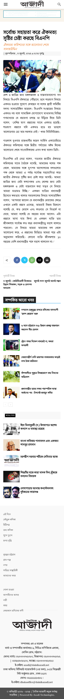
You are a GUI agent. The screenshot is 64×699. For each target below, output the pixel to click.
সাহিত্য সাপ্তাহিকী (10, 570)
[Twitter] (24, 260)
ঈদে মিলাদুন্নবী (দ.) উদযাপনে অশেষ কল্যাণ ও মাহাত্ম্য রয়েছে (39, 427)
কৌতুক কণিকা (9, 519)
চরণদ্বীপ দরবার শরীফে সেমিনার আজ (39, 457)
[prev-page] (5, 405)
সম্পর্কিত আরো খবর (19, 300)
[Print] (47, 260)
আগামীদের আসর (11, 595)
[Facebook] (17, 260)
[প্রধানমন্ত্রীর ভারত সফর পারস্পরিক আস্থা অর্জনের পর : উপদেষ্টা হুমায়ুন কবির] (11, 392)
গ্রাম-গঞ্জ (7, 560)
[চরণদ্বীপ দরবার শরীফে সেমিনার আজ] (11, 461)
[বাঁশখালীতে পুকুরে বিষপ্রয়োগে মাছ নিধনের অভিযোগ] (11, 376)
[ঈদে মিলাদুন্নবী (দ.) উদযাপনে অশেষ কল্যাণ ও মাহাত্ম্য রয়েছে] (11, 429)
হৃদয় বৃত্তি (7, 540)
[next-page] (11, 405)
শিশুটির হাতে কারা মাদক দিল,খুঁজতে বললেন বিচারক (39, 474)
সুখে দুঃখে (7, 535)
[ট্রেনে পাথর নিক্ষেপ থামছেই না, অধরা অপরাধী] (11, 345)
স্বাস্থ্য (5, 605)
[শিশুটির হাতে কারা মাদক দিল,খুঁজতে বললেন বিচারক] (11, 476)
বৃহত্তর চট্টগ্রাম (9, 554)
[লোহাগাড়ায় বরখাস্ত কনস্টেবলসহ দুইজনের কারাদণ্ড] (11, 492)
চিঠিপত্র (6, 525)
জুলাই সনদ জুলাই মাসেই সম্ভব (47, 281)
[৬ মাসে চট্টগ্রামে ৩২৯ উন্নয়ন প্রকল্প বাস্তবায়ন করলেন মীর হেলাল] (11, 329)
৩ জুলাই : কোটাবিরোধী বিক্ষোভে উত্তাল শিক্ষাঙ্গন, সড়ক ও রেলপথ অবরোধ (17, 284)
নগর (5, 565)
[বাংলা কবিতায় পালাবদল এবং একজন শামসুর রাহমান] (11, 445)
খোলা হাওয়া (8, 589)
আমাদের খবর (9, 575)
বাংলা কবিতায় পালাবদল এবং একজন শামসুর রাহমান (39, 443)
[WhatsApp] (32, 260)
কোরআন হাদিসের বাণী (13, 610)
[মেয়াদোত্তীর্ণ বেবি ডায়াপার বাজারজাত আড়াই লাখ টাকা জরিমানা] (11, 361)
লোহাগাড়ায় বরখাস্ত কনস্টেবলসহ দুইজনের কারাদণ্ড (37, 490)
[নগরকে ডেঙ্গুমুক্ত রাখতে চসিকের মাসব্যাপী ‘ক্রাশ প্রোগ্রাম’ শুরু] (11, 313)
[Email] (39, 260)
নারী (5, 600)
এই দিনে (7, 514)
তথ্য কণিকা (8, 530)
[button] (5, 4)
